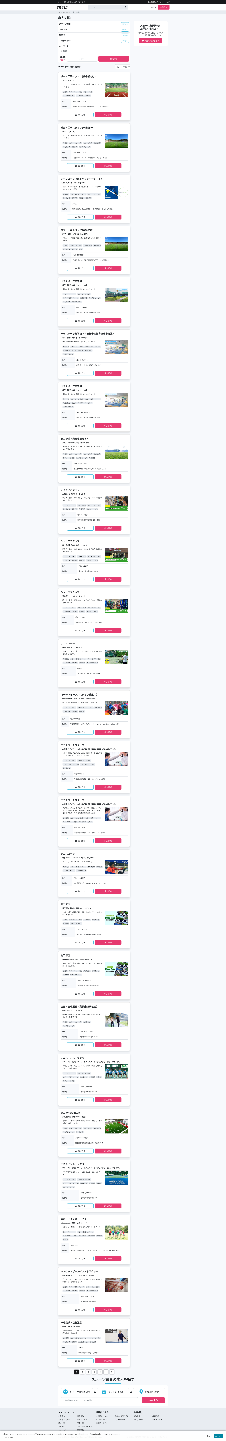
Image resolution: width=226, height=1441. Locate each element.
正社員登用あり (77, 302)
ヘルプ (167, 2)
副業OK (81, 198)
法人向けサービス (68, 96)
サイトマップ (82, 1420)
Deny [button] (209, 1436)
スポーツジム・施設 (75, 92)
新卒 (80, 249)
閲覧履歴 (137, 1416)
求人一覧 (61, 1423)
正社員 (65, 92)
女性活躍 (88, 198)
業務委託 (66, 194)
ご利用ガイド (63, 1416)
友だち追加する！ (151, 40)
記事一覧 (80, 1423)
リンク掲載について (103, 1420)
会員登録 (163, 7)
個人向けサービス (94, 298)
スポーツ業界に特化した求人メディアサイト (72, 2)
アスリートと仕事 (68, 458)
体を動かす (79, 96)
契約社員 (66, 347)
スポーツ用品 (87, 92)
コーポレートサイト (84, 1426)
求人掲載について (102, 1416)
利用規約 (80, 1416)
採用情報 (80, 1430)
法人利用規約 (120, 1420)
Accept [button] (218, 1436)
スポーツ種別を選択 (80, 1392)
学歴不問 (88, 96)
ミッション (62, 1430)
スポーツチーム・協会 (87, 764)
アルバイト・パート (69, 294)
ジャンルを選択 (115, 1392)
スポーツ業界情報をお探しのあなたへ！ (150, 27)
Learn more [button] (8, 1437)
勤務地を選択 (151, 1392)
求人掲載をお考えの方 (155, 2)
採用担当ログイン (102, 1423)
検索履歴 (155, 1416)
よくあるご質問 (64, 1420)
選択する (125, 24)
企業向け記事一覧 (121, 1416)
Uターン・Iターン (68, 1187)
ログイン (152, 7)
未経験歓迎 (97, 143)
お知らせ (61, 1426)
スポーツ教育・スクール (78, 194)
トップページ (64, 12)
